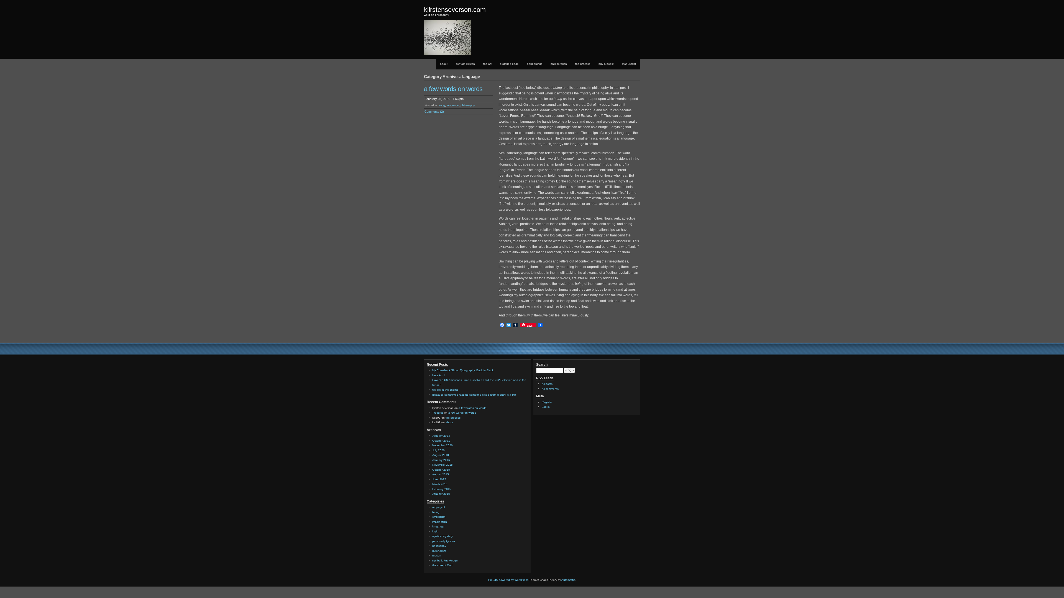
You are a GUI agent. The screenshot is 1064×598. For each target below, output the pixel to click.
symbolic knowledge (445, 560)
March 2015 (439, 484)
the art (487, 63)
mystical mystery (442, 536)
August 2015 (440, 474)
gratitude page (509, 63)
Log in (546, 406)
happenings (534, 63)
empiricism (438, 516)
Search (542, 365)
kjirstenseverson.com (455, 9)
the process (582, 63)
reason (436, 555)
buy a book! (606, 63)
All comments (550, 388)
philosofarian (559, 63)
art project (438, 507)
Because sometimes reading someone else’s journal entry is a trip (474, 394)
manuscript (629, 63)
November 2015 (442, 464)
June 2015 (439, 479)
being (441, 105)
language (453, 105)
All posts (547, 383)
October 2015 (441, 469)
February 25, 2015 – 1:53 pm (444, 98)
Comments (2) (434, 111)
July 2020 (438, 450)
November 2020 (442, 445)
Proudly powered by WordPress (508, 579)
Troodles (437, 412)
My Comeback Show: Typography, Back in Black (462, 370)
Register (547, 402)
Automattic (568, 579)
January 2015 (441, 493)
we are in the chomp (445, 389)
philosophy (468, 105)
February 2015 (441, 489)
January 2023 (441, 435)
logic (435, 531)
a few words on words (453, 88)
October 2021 (441, 440)
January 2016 (441, 460)
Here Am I (438, 375)
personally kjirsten (443, 541)
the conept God (442, 565)
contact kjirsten (465, 63)
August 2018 (440, 455)
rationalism (439, 550)
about (443, 63)
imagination (439, 521)
